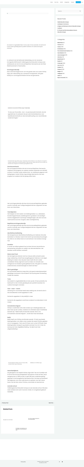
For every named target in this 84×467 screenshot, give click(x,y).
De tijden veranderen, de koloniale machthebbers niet (21, 429)
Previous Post (4, 402)
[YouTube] (62, 461)
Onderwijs (59, 63)
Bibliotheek (60, 42)
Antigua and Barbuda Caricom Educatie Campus (69, 26)
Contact (72, 2)
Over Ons (56, 2)
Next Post (51, 402)
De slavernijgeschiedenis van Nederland (33, 419)
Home (51, 2)
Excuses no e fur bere (8, 419)
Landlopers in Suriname (63, 24)
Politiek (59, 67)
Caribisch (59, 28)
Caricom (59, 44)
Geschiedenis (60, 53)
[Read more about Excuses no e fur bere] (9, 414)
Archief (61, 2)
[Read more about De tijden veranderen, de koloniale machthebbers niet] (21, 419)
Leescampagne (61, 55)
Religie (59, 71)
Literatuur (59, 57)
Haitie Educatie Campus (63, 22)
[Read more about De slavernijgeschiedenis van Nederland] (34, 414)
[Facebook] (59, 461)
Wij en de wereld (61, 77)
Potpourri (59, 69)
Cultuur (59, 46)
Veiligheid (59, 73)
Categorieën (66, 2)
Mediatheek (60, 59)
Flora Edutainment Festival (63, 50)
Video (58, 75)
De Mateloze (60, 48)
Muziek (59, 61)
